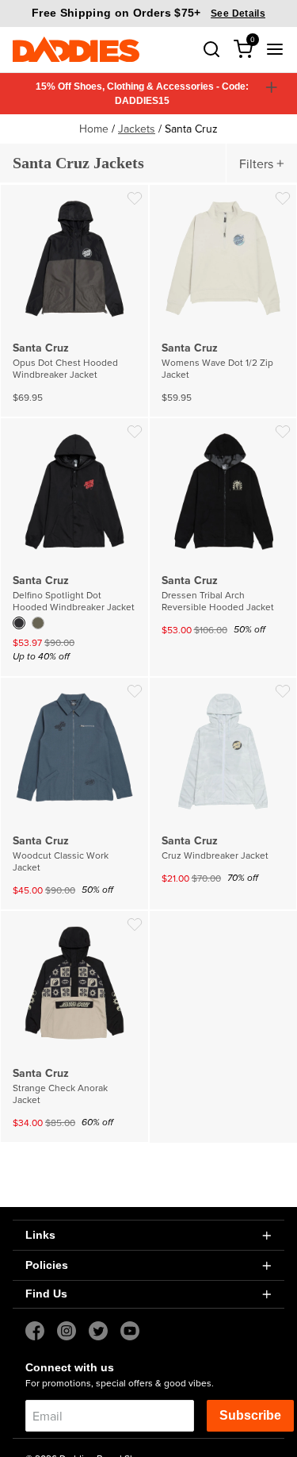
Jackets (136, 128)
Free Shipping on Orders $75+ (148, 12)
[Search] (211, 49)
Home (94, 128)
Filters (256, 163)
